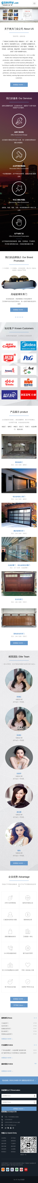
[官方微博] (6, 1128)
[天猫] (9, 346)
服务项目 (13, 1146)
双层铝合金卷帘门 (6, 1034)
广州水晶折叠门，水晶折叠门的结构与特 (13, 1050)
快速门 (4, 426)
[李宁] (28, 358)
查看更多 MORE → (19, 84)
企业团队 (13, 1149)
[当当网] (28, 370)
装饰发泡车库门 (19, 634)
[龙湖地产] (28, 382)
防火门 (21, 426)
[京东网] (9, 382)
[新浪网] (9, 370)
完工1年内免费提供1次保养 (10, 970)
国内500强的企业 (28, 903)
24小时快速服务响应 (10, 953)
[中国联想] (28, 346)
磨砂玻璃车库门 (19, 531)
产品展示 (13, 1143)
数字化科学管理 (28, 953)
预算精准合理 (28, 919)
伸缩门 (16, 426)
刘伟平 (19, 773)
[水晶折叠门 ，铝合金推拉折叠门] (19, 549)
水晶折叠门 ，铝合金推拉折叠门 (19, 565)
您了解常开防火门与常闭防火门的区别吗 (13, 1053)
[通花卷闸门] (19, 446)
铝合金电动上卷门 (19, 496)
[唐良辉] (19, 796)
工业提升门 (4, 1023)
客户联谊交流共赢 (10, 987)
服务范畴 (3, 1146)
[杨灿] (19, 834)
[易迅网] (28, 394)
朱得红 (19, 697)
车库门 (27, 426)
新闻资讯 (34, 1018)
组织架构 (3, 1149)
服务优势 (3, 1143)
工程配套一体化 (28, 936)
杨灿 (19, 850)
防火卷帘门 (4, 1031)
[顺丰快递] (9, 358)
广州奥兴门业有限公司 (30, 1163)
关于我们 (13, 1138)
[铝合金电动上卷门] (19, 480)
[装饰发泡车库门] (19, 618)
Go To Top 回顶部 (19, 1179)
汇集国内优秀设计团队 (10, 919)
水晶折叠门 (24, 568)
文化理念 (3, 1138)
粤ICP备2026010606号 (16, 1165)
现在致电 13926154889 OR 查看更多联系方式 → (19, 1080)
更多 (36, 1063)
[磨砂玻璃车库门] (19, 515)
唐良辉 (19, 812)
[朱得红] (19, 680)
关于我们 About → (19, 1005)
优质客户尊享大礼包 (28, 987)
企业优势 (3, 1140)
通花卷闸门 (19, 462)
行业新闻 (34, 1045)
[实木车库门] (19, 583)
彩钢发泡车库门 (6, 1028)
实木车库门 (19, 599)
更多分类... (20, 429)
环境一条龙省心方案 (28, 970)
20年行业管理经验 (10, 903)
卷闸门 (10, 426)
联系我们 (3, 1151)
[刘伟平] (19, 757)
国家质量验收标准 (10, 936)
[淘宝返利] (9, 394)
